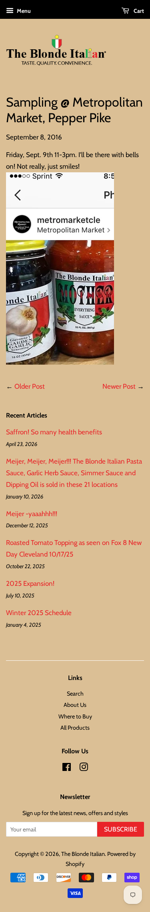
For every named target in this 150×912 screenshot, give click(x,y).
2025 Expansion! (30, 583)
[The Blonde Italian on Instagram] (83, 768)
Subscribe (120, 829)
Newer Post (119, 386)
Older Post (29, 386)
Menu (23, 10)
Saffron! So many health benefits (54, 432)
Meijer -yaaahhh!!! (31, 514)
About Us (75, 704)
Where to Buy (75, 716)
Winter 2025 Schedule (39, 613)
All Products (75, 727)
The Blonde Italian (83, 854)
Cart (138, 10)
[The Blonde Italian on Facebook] (66, 768)
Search (75, 693)
